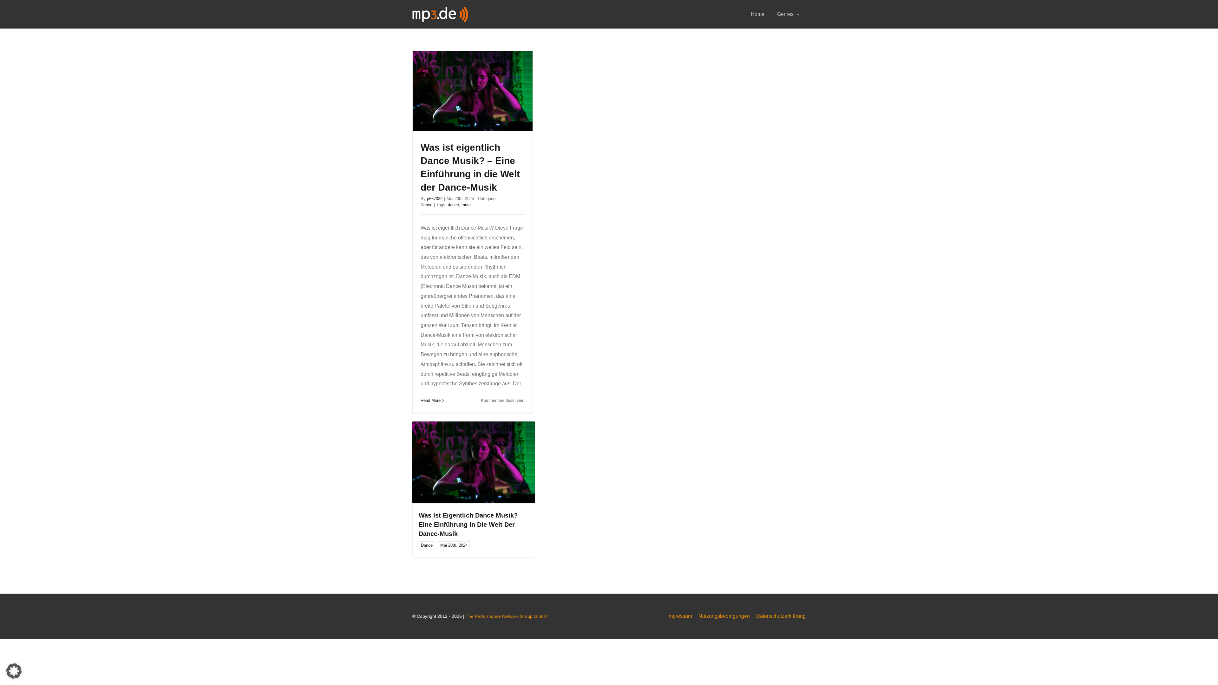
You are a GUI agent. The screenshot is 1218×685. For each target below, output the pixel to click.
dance (453, 204)
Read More (431, 400)
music (467, 204)
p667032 (434, 198)
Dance (426, 204)
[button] (14, 671)
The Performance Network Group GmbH (506, 616)
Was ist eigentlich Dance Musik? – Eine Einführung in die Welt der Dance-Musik (471, 524)
